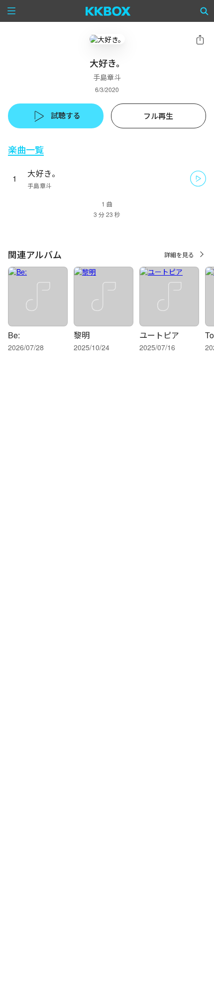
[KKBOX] (108, 11)
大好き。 (43, 173)
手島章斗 (107, 77)
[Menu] (11, 11)
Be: (14, 335)
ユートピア (159, 335)
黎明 (82, 335)
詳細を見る (179, 254)
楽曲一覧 (26, 149)
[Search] (205, 11)
